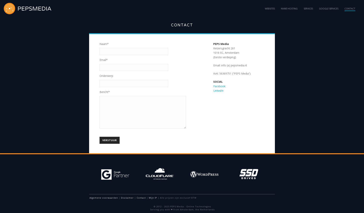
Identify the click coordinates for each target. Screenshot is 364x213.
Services (308, 8)
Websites (270, 8)
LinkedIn (218, 90)
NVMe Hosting (289, 8)
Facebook (219, 86)
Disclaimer (127, 197)
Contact (349, 8)
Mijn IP (153, 197)
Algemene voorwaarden (103, 197)
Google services (328, 8)
